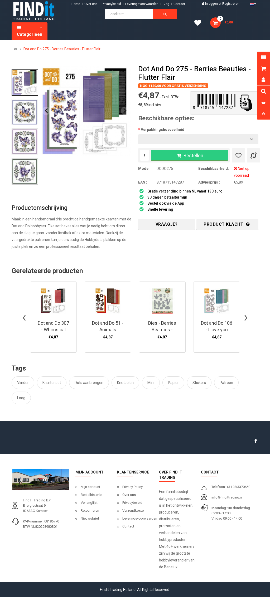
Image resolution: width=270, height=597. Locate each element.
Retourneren (90, 510)
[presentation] (46, 111)
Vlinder (23, 383)
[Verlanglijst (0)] (199, 23)
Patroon (226, 383)
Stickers (199, 383)
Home (75, 4)
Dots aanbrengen (89, 383)
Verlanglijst (89, 503)
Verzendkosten (134, 510)
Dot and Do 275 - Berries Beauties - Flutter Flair (61, 49)
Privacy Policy (132, 487)
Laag (21, 398)
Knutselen (125, 383)
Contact (128, 526)
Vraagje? (167, 224)
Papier (173, 383)
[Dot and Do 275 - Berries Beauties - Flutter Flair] (86, 111)
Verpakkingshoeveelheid (162, 129)
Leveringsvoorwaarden (141, 4)
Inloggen (212, 4)
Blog (166, 4)
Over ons (91, 4)
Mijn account (90, 487)
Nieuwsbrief (90, 518)
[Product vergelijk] (253, 155)
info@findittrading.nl (227, 497)
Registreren (230, 4)
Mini (150, 383)
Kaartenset (51, 383)
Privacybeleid (111, 4)
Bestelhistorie (91, 495)
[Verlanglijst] (238, 155)
